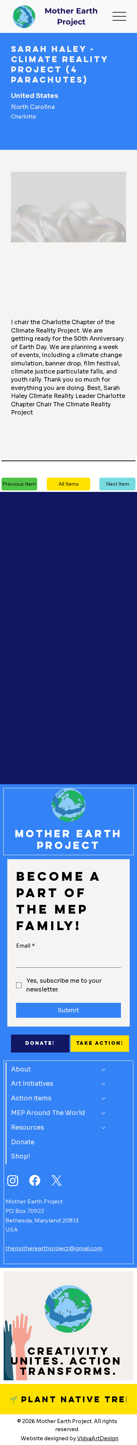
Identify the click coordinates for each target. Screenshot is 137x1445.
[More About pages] (103, 1070)
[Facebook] (34, 1180)
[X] (56, 1180)
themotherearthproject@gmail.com (53, 1248)
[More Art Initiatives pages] (103, 1084)
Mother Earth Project (68, 839)
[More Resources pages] (103, 1128)
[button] (68, 484)
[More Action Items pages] (103, 1098)
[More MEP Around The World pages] (103, 1113)
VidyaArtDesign (97, 1438)
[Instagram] (12, 1180)
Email (25, 946)
